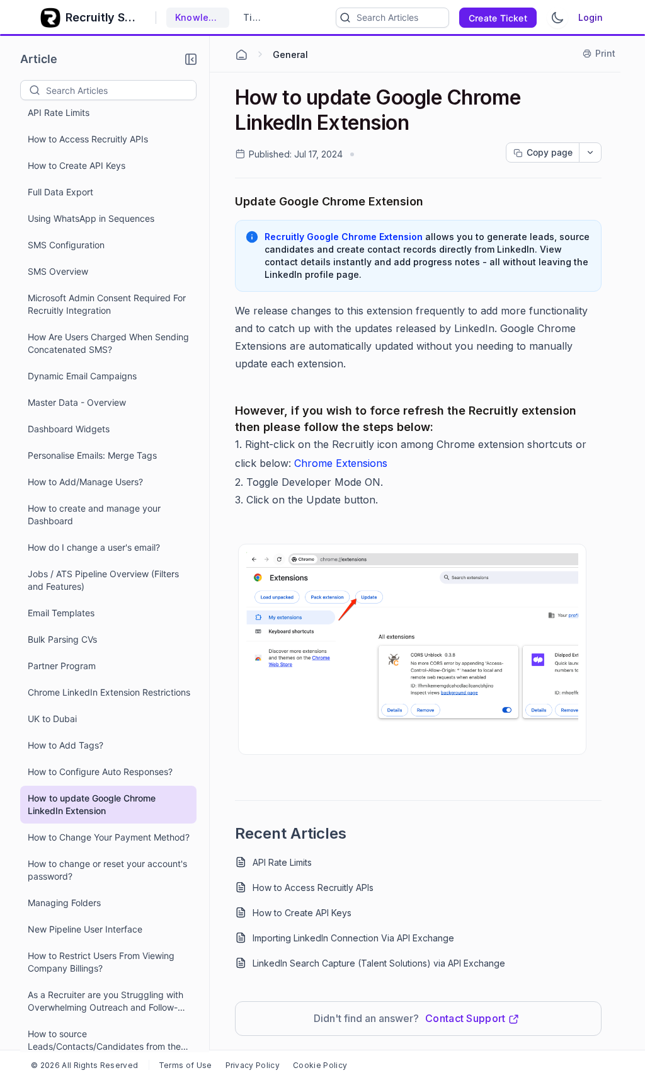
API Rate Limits (58, 112)
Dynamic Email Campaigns (82, 376)
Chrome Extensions (340, 463)
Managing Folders (64, 902)
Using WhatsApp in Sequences (91, 218)
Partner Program (62, 665)
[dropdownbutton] (590, 152)
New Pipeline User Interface (85, 929)
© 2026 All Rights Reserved (84, 1065)
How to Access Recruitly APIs (88, 139)
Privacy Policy (252, 1065)
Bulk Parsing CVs (62, 639)
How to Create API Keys (76, 165)
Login (590, 17)
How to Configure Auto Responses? (100, 771)
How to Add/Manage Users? (85, 481)
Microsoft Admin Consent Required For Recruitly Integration (107, 304)
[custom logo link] (50, 18)
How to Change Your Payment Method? (109, 837)
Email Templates (61, 612)
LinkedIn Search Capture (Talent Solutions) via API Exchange (379, 963)
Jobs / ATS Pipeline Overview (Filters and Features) (103, 580)
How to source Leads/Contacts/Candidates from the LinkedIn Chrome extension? (104, 1040)
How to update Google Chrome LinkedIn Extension (92, 804)
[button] (191, 59)
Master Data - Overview (77, 402)
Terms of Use (185, 1065)
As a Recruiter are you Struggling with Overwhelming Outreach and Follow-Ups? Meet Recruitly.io (105, 1001)
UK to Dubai (52, 718)
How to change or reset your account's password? (107, 870)
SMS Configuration (66, 244)
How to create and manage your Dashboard (94, 514)
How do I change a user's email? (94, 547)
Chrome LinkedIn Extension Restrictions (109, 692)
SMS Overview (58, 271)
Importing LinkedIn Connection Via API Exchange (353, 938)
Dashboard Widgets (69, 428)
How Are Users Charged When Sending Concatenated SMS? (108, 343)
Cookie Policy (320, 1065)
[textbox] (121, 90)
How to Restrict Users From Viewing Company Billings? (101, 962)
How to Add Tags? (65, 745)
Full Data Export (60, 192)
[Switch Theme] (557, 17)
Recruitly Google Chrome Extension (344, 236)
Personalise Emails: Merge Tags (92, 455)
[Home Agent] (241, 55)
